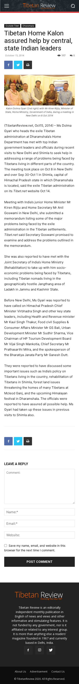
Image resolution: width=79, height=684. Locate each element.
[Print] (28, 65)
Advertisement (38, 671)
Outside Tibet (12, 25)
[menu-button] (6, 6)
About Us (20, 671)
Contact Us (57, 671)
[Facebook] (8, 65)
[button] (73, 6)
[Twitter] (18, 65)
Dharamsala (28, 25)
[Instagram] (39, 650)
